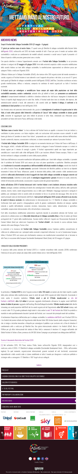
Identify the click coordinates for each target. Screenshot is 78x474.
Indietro (39, 365)
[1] (49, 80)
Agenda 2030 (8, 51)
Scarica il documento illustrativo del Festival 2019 (17, 340)
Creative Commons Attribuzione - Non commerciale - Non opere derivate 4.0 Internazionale (47, 472)
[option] (7, 432)
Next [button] (76, 432)
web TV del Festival (53, 310)
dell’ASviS (11, 301)
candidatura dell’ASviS (54, 317)
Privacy (41, 462)
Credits (36, 462)
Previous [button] (2, 432)
